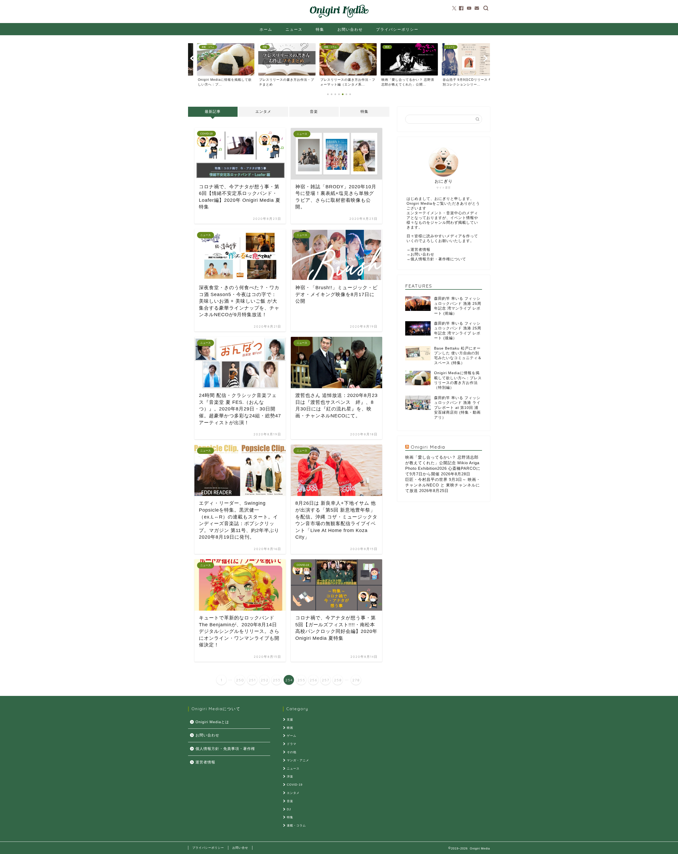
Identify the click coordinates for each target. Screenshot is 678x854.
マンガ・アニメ (298, 760)
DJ (289, 809)
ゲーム (291, 735)
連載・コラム (296, 825)
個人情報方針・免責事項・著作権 (225, 749)
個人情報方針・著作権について (438, 259)
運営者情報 (420, 250)
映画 (290, 727)
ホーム (266, 29)
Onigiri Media (428, 447)
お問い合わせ (350, 29)
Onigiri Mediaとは (212, 722)
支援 (290, 719)
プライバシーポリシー (397, 29)
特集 (320, 29)
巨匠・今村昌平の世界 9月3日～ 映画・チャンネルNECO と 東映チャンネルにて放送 (442, 485)
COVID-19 (294, 784)
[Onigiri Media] (339, 18)
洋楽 (290, 776)
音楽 (314, 112)
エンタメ (263, 112)
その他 (291, 752)
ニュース (294, 29)
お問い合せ (240, 847)
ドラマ (291, 743)
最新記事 (213, 112)
